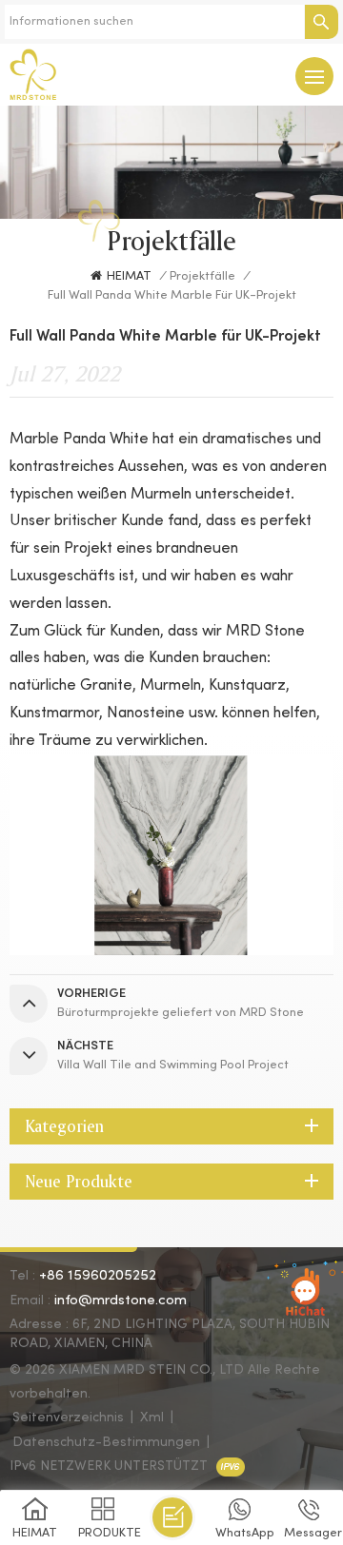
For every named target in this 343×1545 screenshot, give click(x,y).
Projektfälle (202, 277)
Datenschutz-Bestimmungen (106, 1443)
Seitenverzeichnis (68, 1418)
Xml (152, 1418)
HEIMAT (129, 277)
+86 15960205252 (97, 1275)
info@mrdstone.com (120, 1300)
